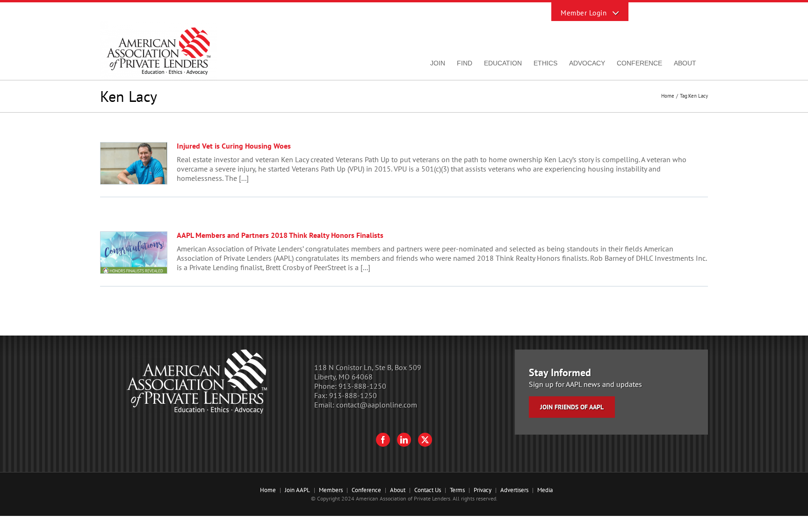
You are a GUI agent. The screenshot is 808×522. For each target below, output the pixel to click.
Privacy (482, 490)
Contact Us (427, 490)
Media (545, 490)
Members (331, 490)
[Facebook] (383, 440)
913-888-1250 (362, 386)
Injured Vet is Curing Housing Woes (234, 145)
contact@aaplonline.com (376, 404)
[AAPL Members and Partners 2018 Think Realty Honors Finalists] (133, 252)
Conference (366, 490)
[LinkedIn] (404, 440)
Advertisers (514, 490)
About (397, 490)
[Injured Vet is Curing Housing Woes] (133, 163)
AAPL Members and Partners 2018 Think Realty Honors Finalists (280, 235)
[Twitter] (425, 440)
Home (268, 490)
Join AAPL (297, 490)
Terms (457, 490)
